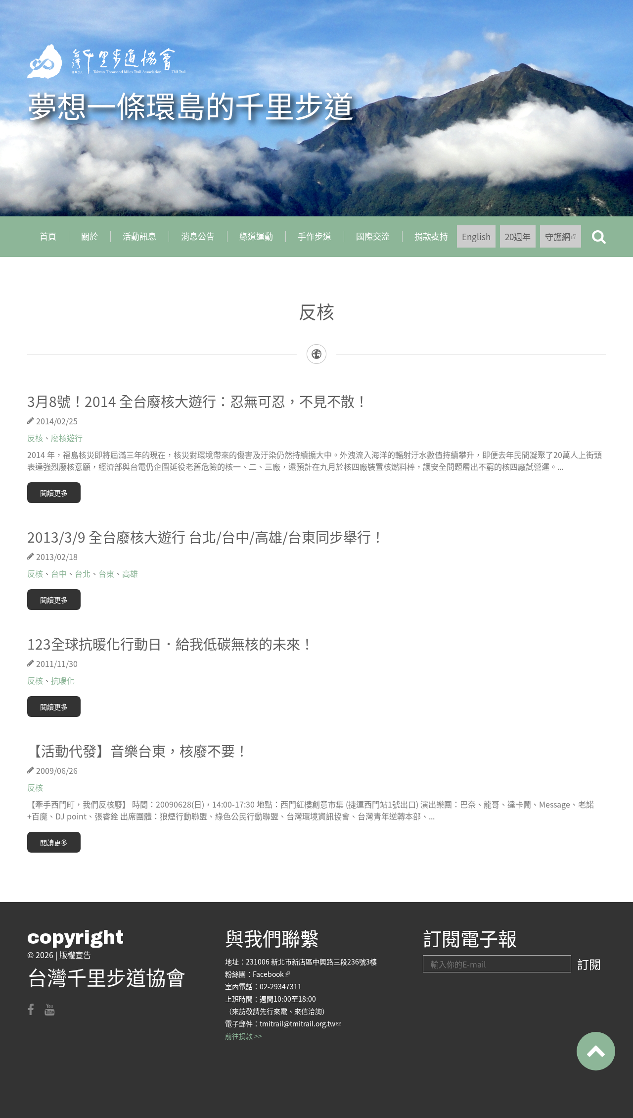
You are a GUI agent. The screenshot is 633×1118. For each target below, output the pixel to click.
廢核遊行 (67, 438)
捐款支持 (425, 240)
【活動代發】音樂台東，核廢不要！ (138, 751)
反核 (35, 438)
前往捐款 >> (243, 1036)
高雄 (130, 573)
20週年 (518, 236)
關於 (89, 236)
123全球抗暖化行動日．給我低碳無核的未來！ (170, 644)
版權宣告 (75, 955)
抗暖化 (63, 680)
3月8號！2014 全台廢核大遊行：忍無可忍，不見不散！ (197, 401)
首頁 (48, 236)
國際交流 (373, 236)
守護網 (563, 239)
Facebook (271, 974)
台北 (82, 573)
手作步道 (314, 236)
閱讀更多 (54, 493)
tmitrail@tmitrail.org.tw (300, 1023)
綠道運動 (256, 236)
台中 (59, 573)
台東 (106, 573)
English (476, 236)
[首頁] (106, 61)
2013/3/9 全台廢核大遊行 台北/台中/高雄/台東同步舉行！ (206, 537)
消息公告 (198, 236)
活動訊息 (139, 236)
